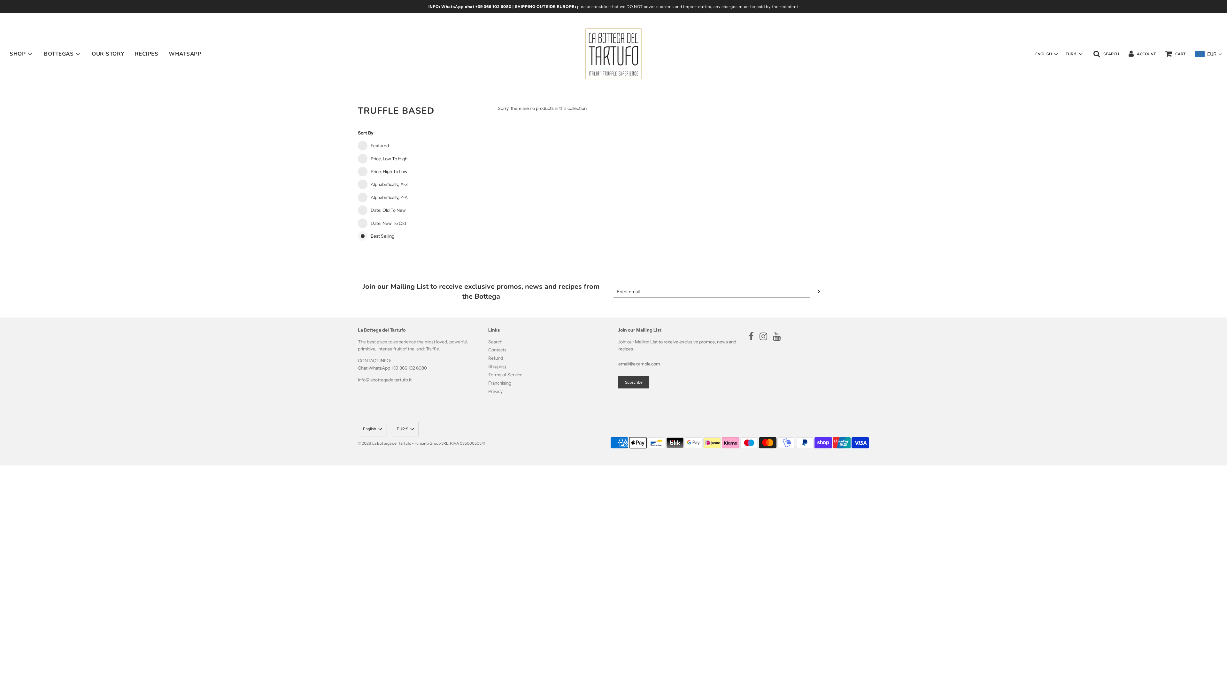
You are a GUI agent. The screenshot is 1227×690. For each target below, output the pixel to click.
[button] (1046, 54)
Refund (495, 358)
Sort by (366, 133)
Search (495, 342)
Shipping (497, 366)
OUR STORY (108, 53)
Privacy (495, 391)
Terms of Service (505, 375)
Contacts (497, 350)
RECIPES (146, 53)
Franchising (499, 383)
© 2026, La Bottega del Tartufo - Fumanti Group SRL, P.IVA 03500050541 (421, 443)
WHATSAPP (185, 53)
